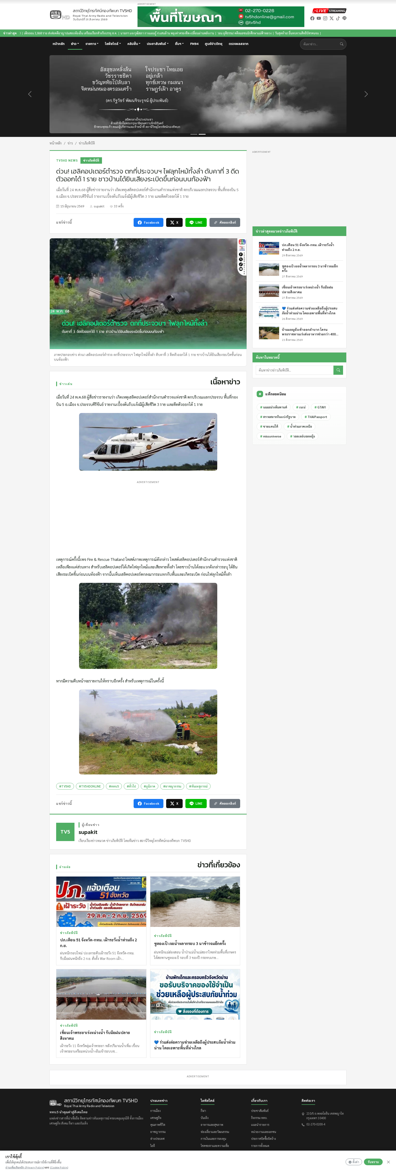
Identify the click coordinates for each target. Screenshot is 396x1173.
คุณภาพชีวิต (157, 1125)
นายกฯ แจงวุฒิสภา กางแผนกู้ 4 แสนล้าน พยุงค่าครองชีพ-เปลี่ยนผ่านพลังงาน (94, 33)
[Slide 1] (193, 134)
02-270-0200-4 (315, 1124)
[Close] (388, 1162)
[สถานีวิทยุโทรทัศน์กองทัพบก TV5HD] (60, 15)
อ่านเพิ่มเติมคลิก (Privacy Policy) (25, 1167)
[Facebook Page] (312, 18)
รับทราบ (373, 1162)
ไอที (152, 1146)
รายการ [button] (90, 43)
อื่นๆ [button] (178, 43)
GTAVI (320, 407)
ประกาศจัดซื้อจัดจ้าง (263, 1138)
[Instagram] (325, 18)
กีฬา (203, 1111)
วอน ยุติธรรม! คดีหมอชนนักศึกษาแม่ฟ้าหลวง (172, 33)
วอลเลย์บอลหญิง (302, 436)
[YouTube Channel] (319, 18)
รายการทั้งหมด (260, 1146)
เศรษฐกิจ (155, 1118)
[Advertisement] (148, 517)
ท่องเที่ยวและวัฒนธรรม (215, 1132)
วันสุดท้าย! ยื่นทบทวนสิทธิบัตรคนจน (224, 33)
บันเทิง (205, 1118)
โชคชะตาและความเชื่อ (215, 1146)
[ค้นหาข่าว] (342, 44)
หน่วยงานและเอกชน (263, 1132)
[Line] (344, 18)
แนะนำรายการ (260, 1125)
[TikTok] (338, 18)
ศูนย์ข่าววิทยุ (213, 43)
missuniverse (270, 436)
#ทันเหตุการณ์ (198, 786)
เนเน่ (300, 407)
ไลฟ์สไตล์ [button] (111, 43)
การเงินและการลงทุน (213, 1138)
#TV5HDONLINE (90, 786)
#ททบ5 (114, 786)
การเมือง (155, 1111)
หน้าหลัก (59, 43)
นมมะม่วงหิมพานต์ (273, 407)
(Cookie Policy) (59, 1167)
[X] (332, 18)
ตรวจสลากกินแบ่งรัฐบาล (278, 417)
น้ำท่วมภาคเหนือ (299, 426)
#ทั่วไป (131, 786)
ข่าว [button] (73, 43)
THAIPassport (316, 417)
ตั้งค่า (355, 1162)
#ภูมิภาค (149, 786)
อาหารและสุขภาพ (212, 1125)
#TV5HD (65, 786)
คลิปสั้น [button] (132, 43)
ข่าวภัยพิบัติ (87, 143)
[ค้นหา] (338, 370)
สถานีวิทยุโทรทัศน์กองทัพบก (102, 13)
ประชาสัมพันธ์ (260, 1111)
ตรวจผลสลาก (238, 43)
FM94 (194, 43)
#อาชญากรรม (172, 786)
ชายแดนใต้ (269, 426)
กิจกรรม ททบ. (259, 1118)
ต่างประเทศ (157, 1138)
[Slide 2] (202, 134)
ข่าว (70, 143)
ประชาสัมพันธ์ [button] (156, 43)
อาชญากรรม (158, 1132)
